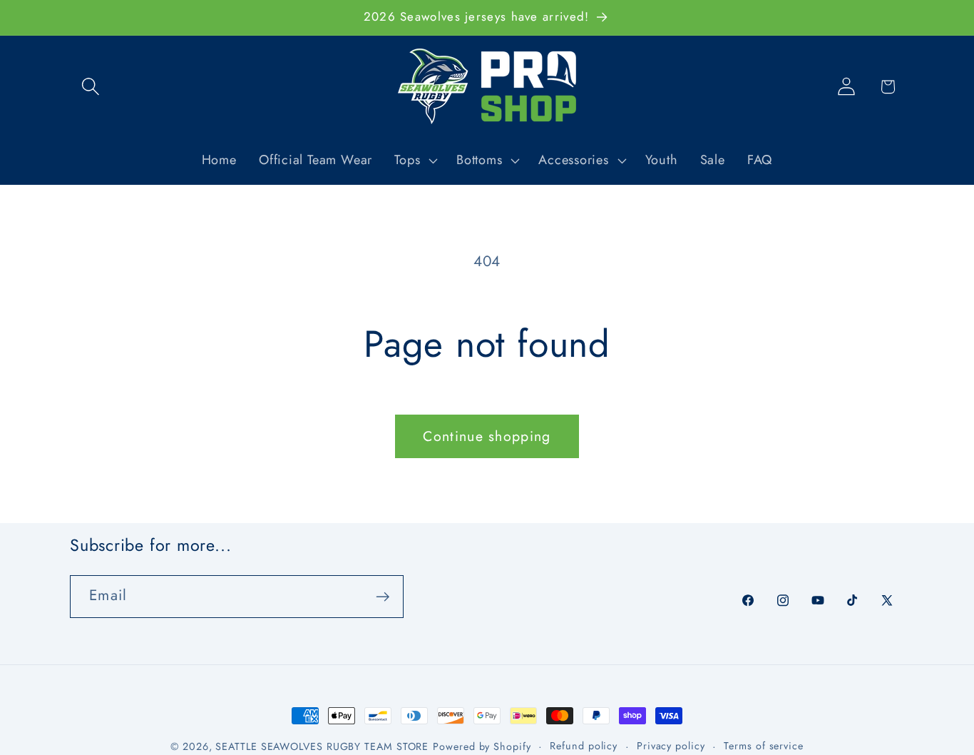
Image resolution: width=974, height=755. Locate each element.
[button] (90, 86)
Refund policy (583, 746)
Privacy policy (671, 746)
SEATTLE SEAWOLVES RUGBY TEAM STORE (322, 746)
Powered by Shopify (481, 746)
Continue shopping (486, 436)
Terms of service (764, 746)
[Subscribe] (382, 597)
